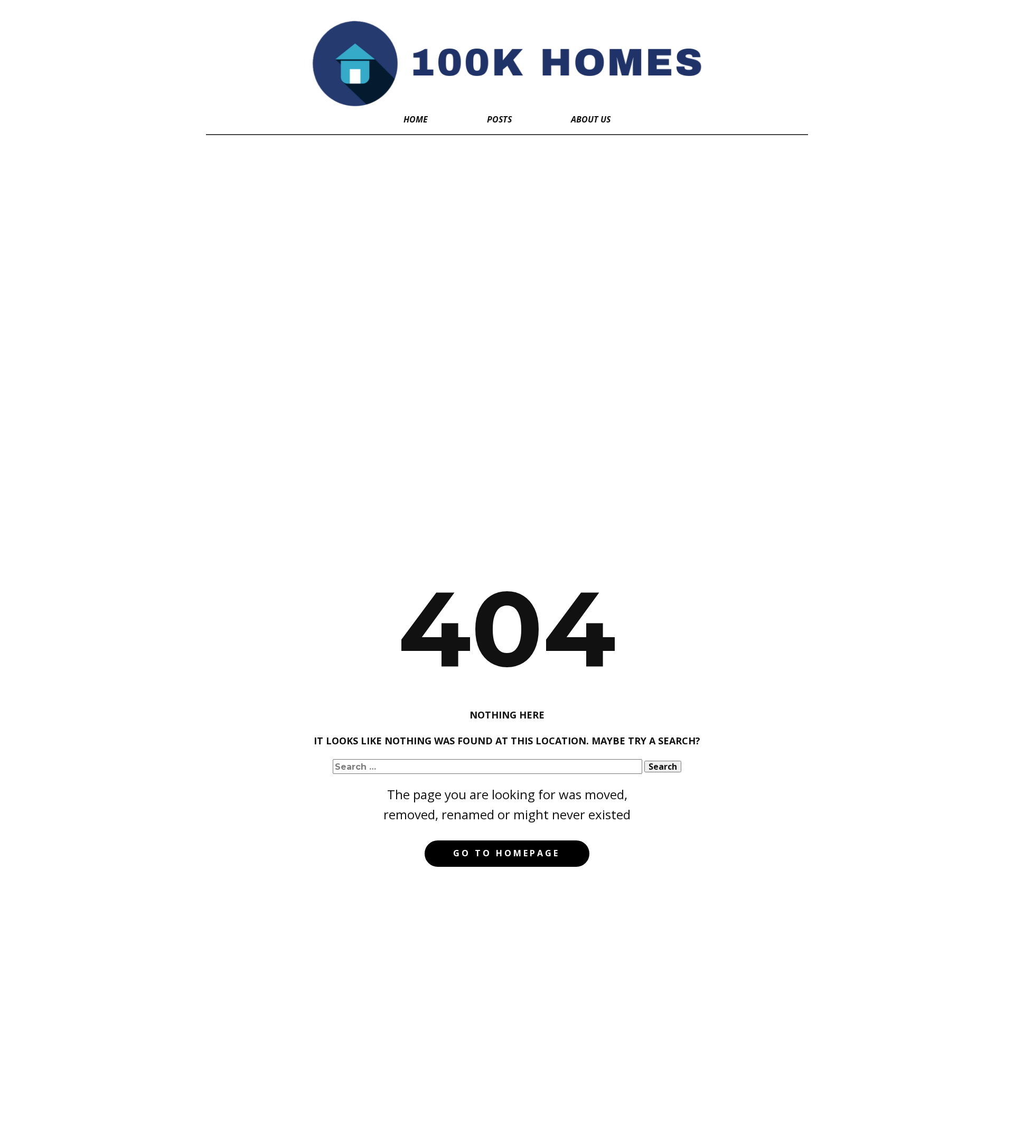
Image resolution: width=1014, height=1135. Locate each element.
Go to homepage (506, 853)
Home (415, 119)
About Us (591, 119)
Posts (499, 119)
